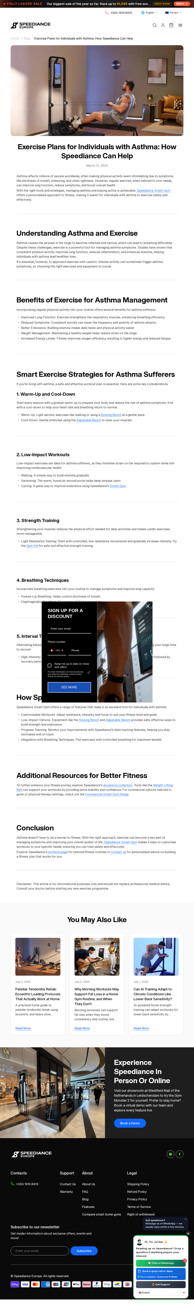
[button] (154, 25)
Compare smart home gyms (101, 1214)
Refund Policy (137, 1191)
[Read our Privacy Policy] (88, 672)
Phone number (57, 641)
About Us (88, 1184)
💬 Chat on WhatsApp (166, 1262)
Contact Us (68, 1184)
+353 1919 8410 (121, 13)
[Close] (148, 606)
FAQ (85, 1191)
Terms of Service (139, 1207)
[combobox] (57, 650)
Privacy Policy (137, 1199)
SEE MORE (69, 687)
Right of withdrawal (141, 1214)
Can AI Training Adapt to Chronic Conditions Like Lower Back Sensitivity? (153, 994)
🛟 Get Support (161, 1284)
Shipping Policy (138, 1184)
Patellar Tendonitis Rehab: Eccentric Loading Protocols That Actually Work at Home (37, 994)
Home (15, 38)
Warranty (66, 1191)
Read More (23, 1028)
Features (88, 1207)
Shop (180, 4)
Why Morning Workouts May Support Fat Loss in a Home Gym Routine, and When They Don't (96, 996)
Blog (26, 38)
